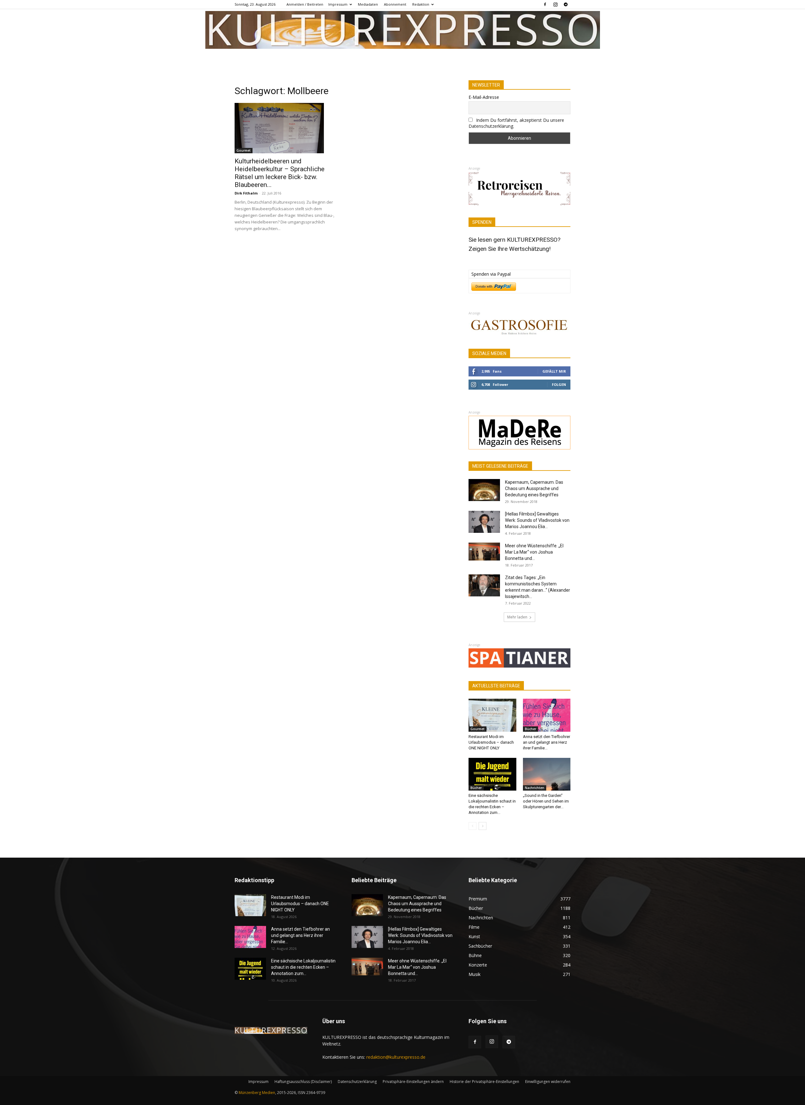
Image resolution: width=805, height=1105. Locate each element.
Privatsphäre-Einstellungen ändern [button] (413, 1081)
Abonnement (395, 4)
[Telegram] (565, 4)
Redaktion (420, 4)
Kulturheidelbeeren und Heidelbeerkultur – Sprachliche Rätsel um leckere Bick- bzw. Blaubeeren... (280, 173)
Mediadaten (368, 4)
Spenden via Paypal (491, 274)
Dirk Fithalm (246, 193)
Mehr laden (517, 617)
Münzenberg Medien (257, 1092)
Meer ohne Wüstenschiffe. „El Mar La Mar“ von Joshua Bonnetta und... (534, 552)
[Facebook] (545, 4)
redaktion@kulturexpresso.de (395, 1057)
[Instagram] (555, 4)
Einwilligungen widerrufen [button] (547, 1081)
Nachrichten (534, 788)
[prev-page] (472, 826)
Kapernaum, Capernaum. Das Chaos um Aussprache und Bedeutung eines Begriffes (534, 488)
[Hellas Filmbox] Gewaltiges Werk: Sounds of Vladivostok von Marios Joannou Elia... (537, 520)
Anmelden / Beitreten (304, 4)
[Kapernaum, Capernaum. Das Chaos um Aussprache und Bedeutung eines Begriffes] (484, 490)
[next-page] (482, 826)
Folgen (559, 384)
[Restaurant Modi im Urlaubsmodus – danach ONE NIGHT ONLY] (492, 715)
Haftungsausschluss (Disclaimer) (303, 1081)
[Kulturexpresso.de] (402, 30)
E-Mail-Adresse (484, 97)
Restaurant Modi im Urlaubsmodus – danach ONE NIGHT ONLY (491, 742)
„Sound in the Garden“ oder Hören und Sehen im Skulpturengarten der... (546, 801)
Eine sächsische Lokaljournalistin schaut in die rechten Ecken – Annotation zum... (303, 967)
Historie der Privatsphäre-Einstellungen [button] (484, 1081)
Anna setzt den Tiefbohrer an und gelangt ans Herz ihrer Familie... (546, 742)
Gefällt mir (554, 371)
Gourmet (243, 150)
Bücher (530, 729)
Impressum (337, 4)
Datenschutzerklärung (357, 1081)
